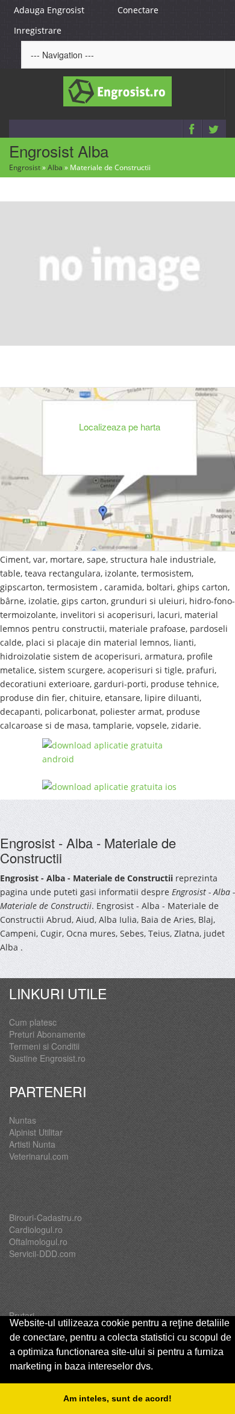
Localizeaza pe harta (119, 426)
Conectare (138, 10)
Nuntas (22, 1120)
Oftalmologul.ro (38, 1241)
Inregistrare (37, 30)
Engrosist (24, 167)
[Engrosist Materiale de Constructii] (117, 272)
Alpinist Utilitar (36, 1132)
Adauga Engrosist (49, 10)
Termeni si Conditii (44, 1046)
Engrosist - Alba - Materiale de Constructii (88, 849)
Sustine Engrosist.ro (47, 1058)
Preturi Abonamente (47, 1034)
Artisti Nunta (32, 1144)
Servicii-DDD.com (42, 1253)
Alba (55, 167)
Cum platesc (33, 1022)
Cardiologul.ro (36, 1229)
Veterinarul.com (39, 1156)
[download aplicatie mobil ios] (117, 787)
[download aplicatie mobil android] (117, 752)
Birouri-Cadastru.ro (45, 1217)
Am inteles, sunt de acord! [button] (117, 1398)
